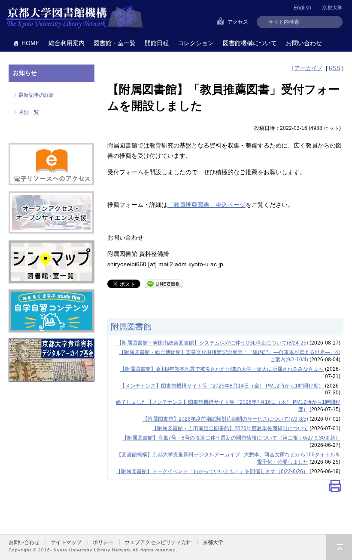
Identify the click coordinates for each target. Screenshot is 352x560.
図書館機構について (250, 43)
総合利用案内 (67, 43)
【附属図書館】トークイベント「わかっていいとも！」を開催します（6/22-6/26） (212, 471)
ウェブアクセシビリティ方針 (157, 542)
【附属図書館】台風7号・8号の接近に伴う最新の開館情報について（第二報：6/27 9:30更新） (231, 438)
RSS (334, 68)
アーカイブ (308, 68)
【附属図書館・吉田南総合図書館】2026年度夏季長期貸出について (230, 428)
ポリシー (103, 542)
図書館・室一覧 (115, 43)
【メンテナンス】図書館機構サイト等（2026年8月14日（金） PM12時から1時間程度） (222, 386)
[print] (335, 488)
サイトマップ (66, 542)
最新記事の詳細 (36, 95)
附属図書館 (131, 326)
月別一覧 (28, 112)
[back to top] (339, 547)
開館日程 (157, 43)
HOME (30, 43)
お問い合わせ (304, 43)
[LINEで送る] (163, 283)
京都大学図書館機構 (74, 17)
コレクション (196, 43)
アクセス (238, 22)
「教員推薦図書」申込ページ (206, 204)
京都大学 (332, 8)
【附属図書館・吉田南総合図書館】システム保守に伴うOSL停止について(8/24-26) (212, 343)
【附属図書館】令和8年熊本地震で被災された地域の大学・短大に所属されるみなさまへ (222, 369)
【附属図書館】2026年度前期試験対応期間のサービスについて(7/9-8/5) (225, 419)
